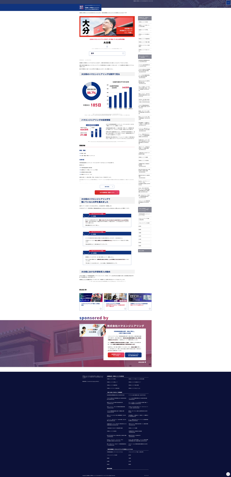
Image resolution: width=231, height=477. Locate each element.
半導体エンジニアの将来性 (144, 160)
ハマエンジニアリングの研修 (144, 223)
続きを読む (107, 186)
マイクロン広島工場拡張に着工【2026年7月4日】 (144, 65)
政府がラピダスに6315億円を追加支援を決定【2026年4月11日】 (144, 82)
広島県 (140, 236)
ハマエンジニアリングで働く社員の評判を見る (133, 354)
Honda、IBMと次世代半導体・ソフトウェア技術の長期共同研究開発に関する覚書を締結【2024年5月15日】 (144, 189)
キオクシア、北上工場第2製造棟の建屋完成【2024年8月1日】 (144, 202)
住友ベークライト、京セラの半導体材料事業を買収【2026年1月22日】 (144, 95)
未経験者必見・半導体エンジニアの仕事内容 (143, 18)
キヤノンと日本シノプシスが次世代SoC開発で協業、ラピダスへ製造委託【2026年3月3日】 (144, 88)
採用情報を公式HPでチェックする (116, 354)
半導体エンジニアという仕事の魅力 (144, 46)
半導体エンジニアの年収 (143, 22)
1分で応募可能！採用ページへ (107, 192)
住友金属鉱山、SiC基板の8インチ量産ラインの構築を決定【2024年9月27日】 (144, 124)
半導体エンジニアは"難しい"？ (143, 30)
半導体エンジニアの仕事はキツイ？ (144, 35)
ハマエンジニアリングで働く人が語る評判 (144, 219)
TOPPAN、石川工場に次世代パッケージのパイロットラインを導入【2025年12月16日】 (144, 101)
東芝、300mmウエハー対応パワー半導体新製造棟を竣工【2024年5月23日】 (144, 196)
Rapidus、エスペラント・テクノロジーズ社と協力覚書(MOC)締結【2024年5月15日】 (144, 182)
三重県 (140, 232)
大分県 (140, 239)
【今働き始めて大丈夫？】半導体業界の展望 (144, 153)
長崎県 (140, 245)
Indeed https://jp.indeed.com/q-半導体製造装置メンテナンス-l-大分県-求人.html (104, 281)
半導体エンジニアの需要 (84, 279)
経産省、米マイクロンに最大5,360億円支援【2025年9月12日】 (144, 112)
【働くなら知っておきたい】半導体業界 (143, 56)
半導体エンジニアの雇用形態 (144, 38)
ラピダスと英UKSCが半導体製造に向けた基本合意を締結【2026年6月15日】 (144, 70)
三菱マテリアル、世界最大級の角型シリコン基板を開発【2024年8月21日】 (144, 148)
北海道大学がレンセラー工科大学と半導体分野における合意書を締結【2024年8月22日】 (144, 141)
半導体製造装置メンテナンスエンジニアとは (144, 214)
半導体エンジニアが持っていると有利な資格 (144, 26)
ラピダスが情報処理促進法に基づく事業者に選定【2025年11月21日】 (144, 106)
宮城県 (140, 229)
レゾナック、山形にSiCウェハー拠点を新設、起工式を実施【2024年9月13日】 (144, 129)
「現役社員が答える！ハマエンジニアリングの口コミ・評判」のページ (107, 208)
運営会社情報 (141, 250)
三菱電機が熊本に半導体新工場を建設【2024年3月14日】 (144, 165)
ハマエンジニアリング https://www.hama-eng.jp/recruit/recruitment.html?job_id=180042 (103, 141)
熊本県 (140, 242)
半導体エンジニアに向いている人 (144, 50)
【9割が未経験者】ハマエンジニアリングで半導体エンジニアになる (144, 209)
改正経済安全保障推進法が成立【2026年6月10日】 (144, 61)
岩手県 (140, 226)
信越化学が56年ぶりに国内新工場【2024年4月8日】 (144, 176)
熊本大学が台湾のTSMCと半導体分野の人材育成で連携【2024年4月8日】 (144, 171)
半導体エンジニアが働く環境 (144, 42)
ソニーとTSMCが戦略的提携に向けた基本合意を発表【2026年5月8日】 (144, 76)
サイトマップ (146, 475)
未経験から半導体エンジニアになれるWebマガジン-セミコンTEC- (143, 0)
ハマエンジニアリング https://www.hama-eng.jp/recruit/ (103, 114)
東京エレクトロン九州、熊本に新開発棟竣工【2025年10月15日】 (144, 118)
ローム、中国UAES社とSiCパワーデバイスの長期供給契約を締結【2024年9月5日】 (144, 135)
